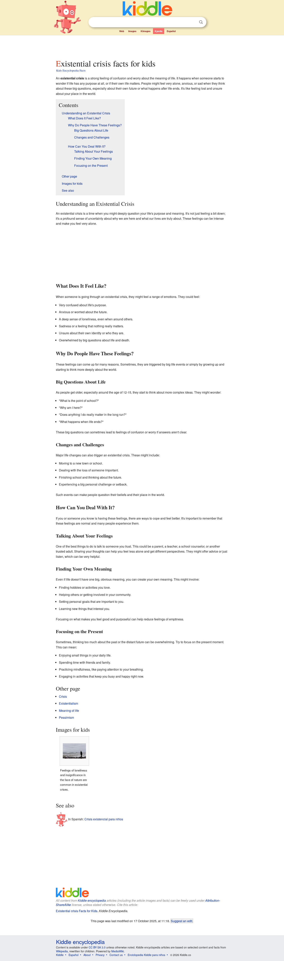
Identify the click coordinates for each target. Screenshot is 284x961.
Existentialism (68, 703)
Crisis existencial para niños (103, 819)
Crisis (63, 696)
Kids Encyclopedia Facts (71, 70)
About (87, 955)
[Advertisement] (142, 46)
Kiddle (60, 955)
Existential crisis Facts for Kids (76, 911)
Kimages (146, 31)
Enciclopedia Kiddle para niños (146, 955)
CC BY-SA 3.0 (97, 947)
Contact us (116, 955)
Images (132, 31)
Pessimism (66, 717)
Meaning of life (69, 710)
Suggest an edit (181, 921)
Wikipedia (62, 951)
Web (121, 31)
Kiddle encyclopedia (92, 900)
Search (201, 22)
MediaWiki (117, 951)
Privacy (100, 955)
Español (171, 31)
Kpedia (158, 31)
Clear (193, 22)
